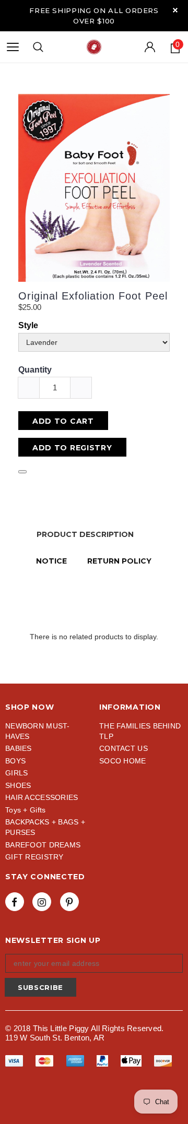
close (175, 10)
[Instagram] (41, 901)
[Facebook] (14, 901)
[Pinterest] (69, 901)
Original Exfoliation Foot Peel (93, 296)
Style (28, 325)
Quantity (35, 369)
